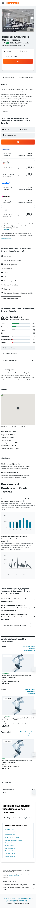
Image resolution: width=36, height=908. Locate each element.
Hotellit (14, 898)
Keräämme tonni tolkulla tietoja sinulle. (16, 885)
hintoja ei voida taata (14, 875)
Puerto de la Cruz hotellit (12, 837)
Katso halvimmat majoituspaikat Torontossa (30, 691)
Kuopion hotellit (10, 829)
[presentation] (23, 501)
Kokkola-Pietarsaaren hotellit (13, 840)
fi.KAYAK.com (6, 898)
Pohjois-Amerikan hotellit (24, 898)
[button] (3, 3)
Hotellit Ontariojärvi (11, 902)
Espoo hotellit (9, 851)
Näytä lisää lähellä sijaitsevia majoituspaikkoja (29, 648)
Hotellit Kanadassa (12, 900)
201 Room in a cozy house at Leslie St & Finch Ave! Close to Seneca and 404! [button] (18, 719)
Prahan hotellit (9, 845)
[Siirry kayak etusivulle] (13, 3)
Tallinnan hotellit (10, 853)
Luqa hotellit (9, 843)
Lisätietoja (6, 230)
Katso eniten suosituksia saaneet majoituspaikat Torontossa (27, 734)
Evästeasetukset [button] (6, 238)
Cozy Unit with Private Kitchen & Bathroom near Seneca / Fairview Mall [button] (17, 676)
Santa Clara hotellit (11, 856)
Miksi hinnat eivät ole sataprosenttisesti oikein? (16, 888)
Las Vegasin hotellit (11, 848)
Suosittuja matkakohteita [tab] (12, 818)
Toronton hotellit (23, 902)
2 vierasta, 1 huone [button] (10, 56)
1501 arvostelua (24, 43)
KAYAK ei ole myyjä (9, 881)
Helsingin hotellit (10, 835)
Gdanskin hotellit (10, 832)
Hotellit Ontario (23, 900)
